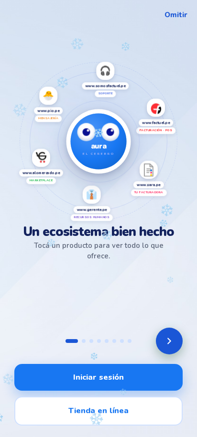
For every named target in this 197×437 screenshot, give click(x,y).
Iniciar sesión (98, 377)
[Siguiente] (169, 341)
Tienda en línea (98, 410)
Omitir (175, 15)
